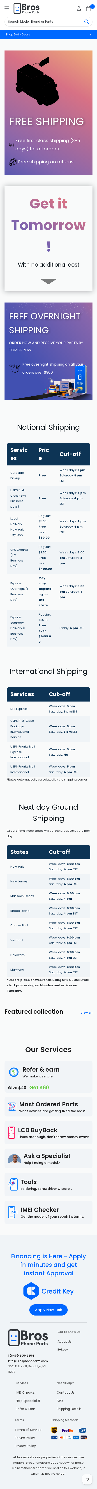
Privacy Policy (25, 1446)
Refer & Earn (25, 1409)
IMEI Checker (26, 1392)
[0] (89, 8)
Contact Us (65, 1392)
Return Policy (25, 1438)
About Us (65, 1341)
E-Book (63, 1349)
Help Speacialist (28, 1401)
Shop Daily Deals (18, 34)
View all (86, 1013)
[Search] (86, 21)
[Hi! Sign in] (79, 8)
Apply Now (44, 1309)
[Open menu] (7, 8)
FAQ (60, 1401)
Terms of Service (28, 1430)
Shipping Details (69, 1409)
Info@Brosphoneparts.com (28, 1361)
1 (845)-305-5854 (21, 1355)
